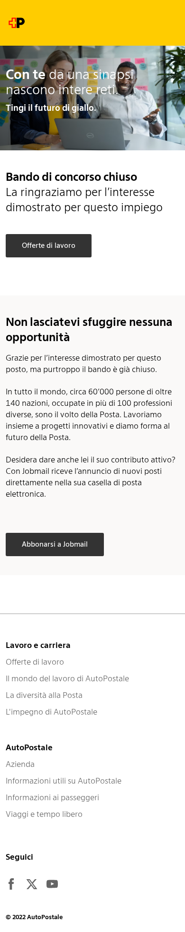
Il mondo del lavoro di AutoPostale (67, 678)
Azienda (20, 764)
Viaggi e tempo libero (44, 814)
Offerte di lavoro (35, 662)
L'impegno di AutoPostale (51, 711)
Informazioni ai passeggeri (52, 797)
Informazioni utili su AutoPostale (63, 780)
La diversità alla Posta (44, 695)
